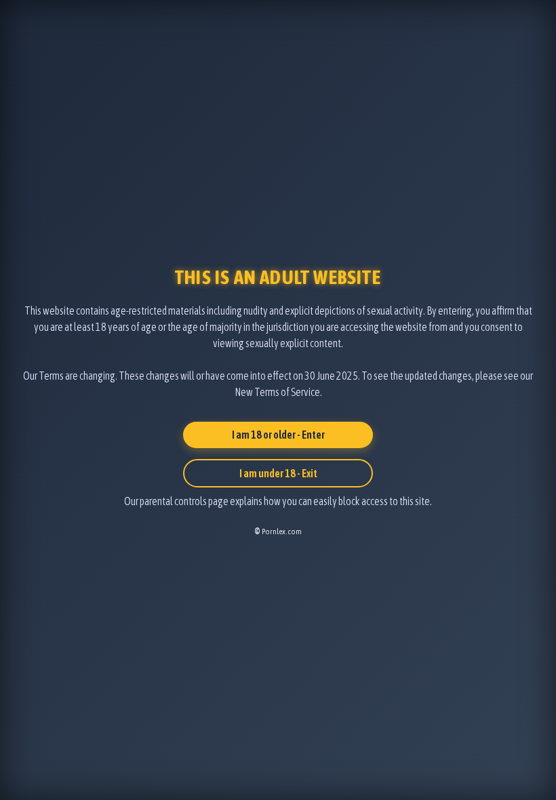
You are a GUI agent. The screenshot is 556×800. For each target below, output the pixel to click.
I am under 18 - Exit (278, 473)
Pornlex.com (282, 531)
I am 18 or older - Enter (278, 434)
